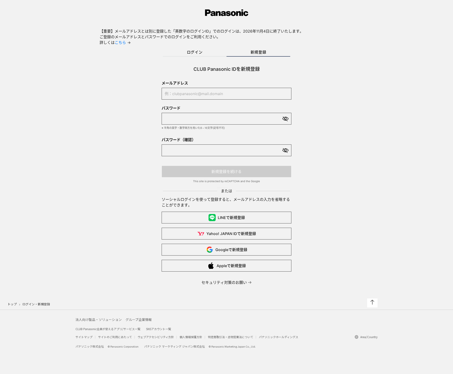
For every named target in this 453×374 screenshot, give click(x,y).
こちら (120, 42)
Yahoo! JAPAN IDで (231, 233)
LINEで (231, 217)
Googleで (231, 249)
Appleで (231, 265)
